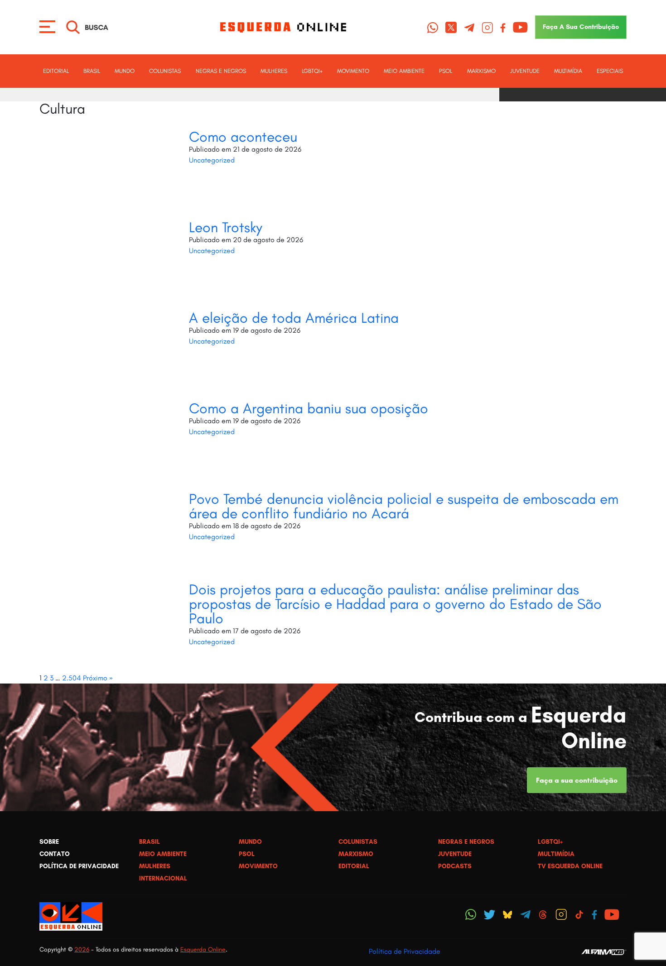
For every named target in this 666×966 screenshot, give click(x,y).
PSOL (445, 70)
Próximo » (98, 678)
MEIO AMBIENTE (404, 70)
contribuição (581, 27)
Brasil (91, 70)
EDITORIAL (56, 70)
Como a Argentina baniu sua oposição (308, 408)
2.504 (71, 678)
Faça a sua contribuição (577, 780)
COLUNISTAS (165, 70)
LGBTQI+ (312, 70)
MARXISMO (481, 70)
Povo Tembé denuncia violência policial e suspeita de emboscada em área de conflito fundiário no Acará (403, 506)
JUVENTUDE (525, 70)
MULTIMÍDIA (568, 70)
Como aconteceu (243, 136)
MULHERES (274, 70)
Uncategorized (212, 160)
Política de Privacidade (404, 951)
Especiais (610, 70)
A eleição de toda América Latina (294, 317)
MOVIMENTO (353, 70)
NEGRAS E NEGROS (221, 70)
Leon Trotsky (225, 227)
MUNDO (125, 70)
